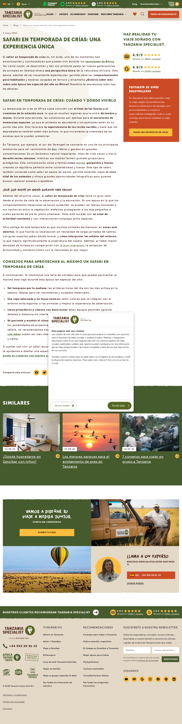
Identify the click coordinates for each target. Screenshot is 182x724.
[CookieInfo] (71, 319)
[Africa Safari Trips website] (12, 657)
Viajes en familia (51, 669)
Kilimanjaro (78, 14)
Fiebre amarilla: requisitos (97, 641)
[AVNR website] (18, 672)
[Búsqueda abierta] (142, 14)
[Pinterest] (166, 679)
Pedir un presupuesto (164, 14)
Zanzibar (93, 14)
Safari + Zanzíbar (52, 641)
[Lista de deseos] (135, 14)
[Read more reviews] (81, 4)
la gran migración (72, 245)
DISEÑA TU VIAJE (47, 532)
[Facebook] (158, 679)
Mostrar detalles (62, 405)
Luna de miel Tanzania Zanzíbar (60, 662)
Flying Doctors (91, 662)
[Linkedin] (174, 679)
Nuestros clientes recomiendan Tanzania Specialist (46, 612)
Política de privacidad (13, 702)
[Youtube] (126, 679)
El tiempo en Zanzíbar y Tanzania (100, 648)
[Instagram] (150, 679)
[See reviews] (151, 63)
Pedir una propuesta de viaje (151, 132)
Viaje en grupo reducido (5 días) (60, 675)
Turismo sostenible (93, 669)
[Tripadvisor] (134, 679)
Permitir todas (118, 405)
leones (80, 162)
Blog (134, 4)
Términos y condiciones (15, 695)
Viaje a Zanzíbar (51, 648)
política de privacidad (148, 660)
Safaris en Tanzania (53, 634)
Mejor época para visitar (96, 655)
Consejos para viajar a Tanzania (100, 634)
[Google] (142, 679)
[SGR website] (6, 672)
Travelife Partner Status (96, 675)
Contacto (7, 708)
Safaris (63, 14)
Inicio (5, 25)
